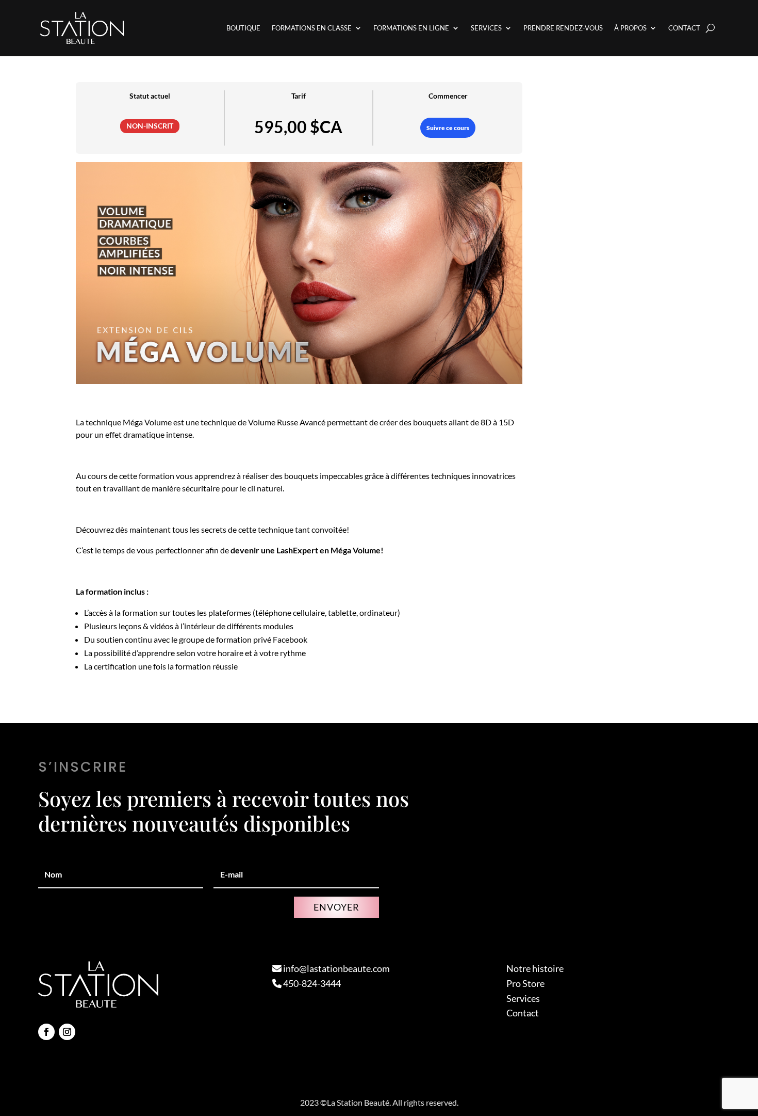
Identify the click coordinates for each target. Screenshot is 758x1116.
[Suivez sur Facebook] (46, 1032)
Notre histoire (535, 968)
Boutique (243, 28)
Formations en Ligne (411, 28)
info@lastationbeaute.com (336, 968)
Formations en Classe (312, 28)
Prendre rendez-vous (563, 28)
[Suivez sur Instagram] (67, 1032)
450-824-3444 (311, 983)
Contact (684, 28)
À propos (630, 28)
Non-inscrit (149, 126)
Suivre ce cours (447, 128)
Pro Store (525, 983)
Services (486, 28)
